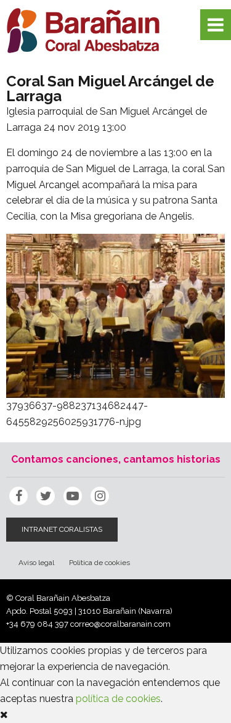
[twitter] (45, 496)
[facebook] (18, 496)
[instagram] (100, 496)
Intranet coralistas (62, 529)
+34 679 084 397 (37, 624)
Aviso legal (36, 562)
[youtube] (72, 496)
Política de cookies (99, 562)
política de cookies (118, 698)
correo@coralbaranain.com (120, 624)
